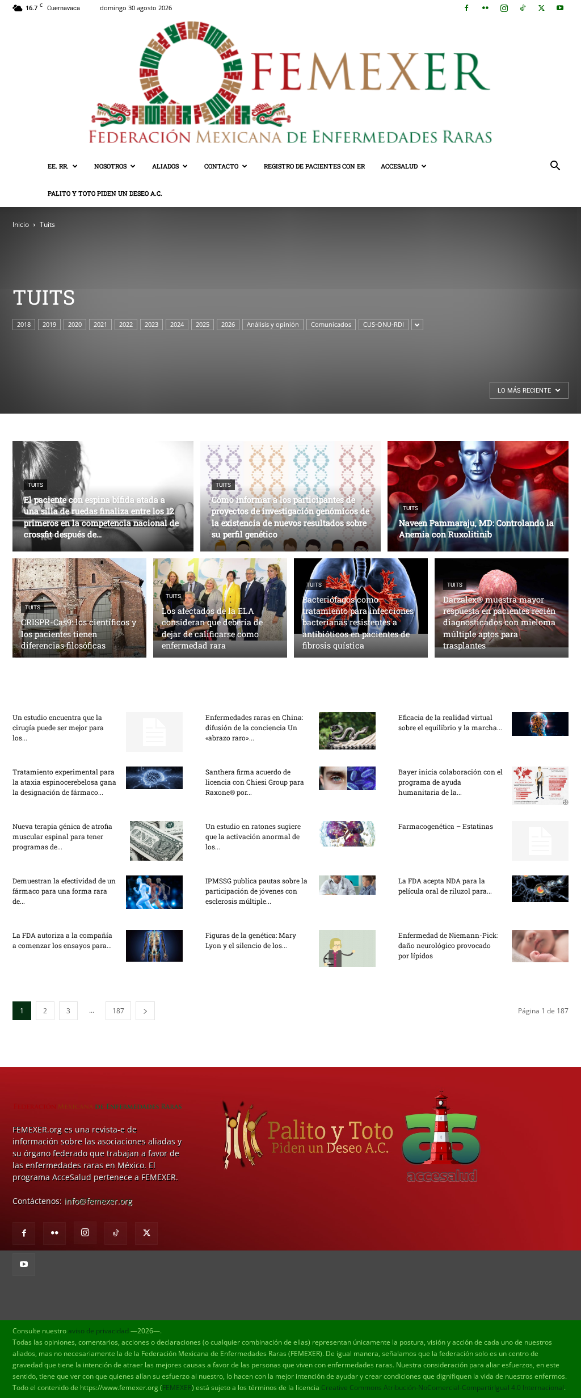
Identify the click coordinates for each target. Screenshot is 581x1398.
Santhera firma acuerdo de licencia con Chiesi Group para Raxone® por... (254, 782)
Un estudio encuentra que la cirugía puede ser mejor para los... (58, 727)
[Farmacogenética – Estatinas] (540, 841)
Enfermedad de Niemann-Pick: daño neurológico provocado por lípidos (448, 945)
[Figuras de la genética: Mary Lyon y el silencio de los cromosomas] (347, 948)
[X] (541, 8)
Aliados (165, 166)
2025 (202, 324)
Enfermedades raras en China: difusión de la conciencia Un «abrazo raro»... (254, 727)
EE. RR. (58, 166)
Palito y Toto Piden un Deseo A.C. (105, 193)
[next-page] (145, 1010)
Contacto (221, 166)
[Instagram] (503, 8)
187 (118, 1011)
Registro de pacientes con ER (314, 166)
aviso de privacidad (98, 1331)
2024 (177, 324)
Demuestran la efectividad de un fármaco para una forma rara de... (64, 891)
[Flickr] (485, 8)
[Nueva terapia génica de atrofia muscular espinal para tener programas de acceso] (156, 841)
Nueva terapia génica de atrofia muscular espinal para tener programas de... (62, 836)
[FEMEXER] (290, 84)
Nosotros (110, 166)
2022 (126, 324)
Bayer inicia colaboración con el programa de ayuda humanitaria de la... (450, 782)
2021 (100, 324)
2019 (49, 324)
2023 (151, 324)
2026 (228, 324)
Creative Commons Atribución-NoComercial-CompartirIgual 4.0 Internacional (442, 1387)
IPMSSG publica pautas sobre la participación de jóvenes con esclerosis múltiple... (256, 891)
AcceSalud (399, 166)
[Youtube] (560, 8)
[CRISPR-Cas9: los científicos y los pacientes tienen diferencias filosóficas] (79, 625)
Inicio (20, 224)
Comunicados (331, 324)
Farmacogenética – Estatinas (445, 826)
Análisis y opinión (273, 324)
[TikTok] (522, 8)
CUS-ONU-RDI (383, 324)
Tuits (35, 485)
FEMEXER (177, 1387)
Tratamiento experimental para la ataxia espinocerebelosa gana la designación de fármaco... (64, 782)
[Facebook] (466, 8)
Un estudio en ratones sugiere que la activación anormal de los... (253, 836)
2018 (24, 324)
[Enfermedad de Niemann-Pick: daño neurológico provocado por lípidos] (540, 946)
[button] (555, 167)
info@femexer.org (98, 1200)
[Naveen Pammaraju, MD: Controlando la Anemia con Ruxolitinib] (478, 501)
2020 (75, 324)
